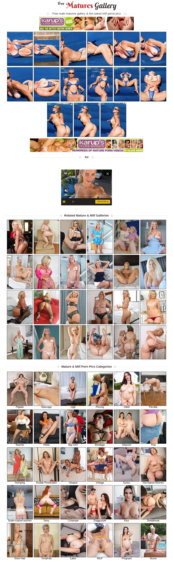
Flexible (153, 406)
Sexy (46, 520)
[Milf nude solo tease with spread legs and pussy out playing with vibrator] (73, 237)
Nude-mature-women (20, 520)
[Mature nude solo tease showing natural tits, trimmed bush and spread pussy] (46, 237)
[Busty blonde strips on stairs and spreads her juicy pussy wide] (46, 342)
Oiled (126, 406)
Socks (126, 482)
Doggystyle (100, 520)
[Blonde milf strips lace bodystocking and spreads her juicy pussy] (46, 307)
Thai (153, 444)
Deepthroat (153, 520)
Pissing (100, 406)
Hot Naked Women (153, 482)
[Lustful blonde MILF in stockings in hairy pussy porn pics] (153, 342)
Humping (20, 482)
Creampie (73, 520)
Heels (46, 444)
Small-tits (46, 558)
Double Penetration (46, 482)
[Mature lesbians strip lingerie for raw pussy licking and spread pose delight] (126, 342)
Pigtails (20, 406)
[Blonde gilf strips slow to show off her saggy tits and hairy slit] (100, 237)
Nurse (153, 558)
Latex (73, 558)
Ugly (73, 406)
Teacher (19, 444)
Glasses (126, 444)
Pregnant (127, 558)
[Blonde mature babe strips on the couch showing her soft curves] (73, 272)
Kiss (126, 520)
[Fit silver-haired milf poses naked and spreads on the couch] (100, 342)
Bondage (100, 444)
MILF (100, 558)
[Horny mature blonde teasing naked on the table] (20, 342)
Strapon (73, 482)
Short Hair (19, 558)
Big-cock (73, 444)
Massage (46, 406)
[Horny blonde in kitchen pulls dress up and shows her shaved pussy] (153, 237)
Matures (87, 5)
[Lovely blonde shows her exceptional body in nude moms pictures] (73, 342)
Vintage (100, 482)
